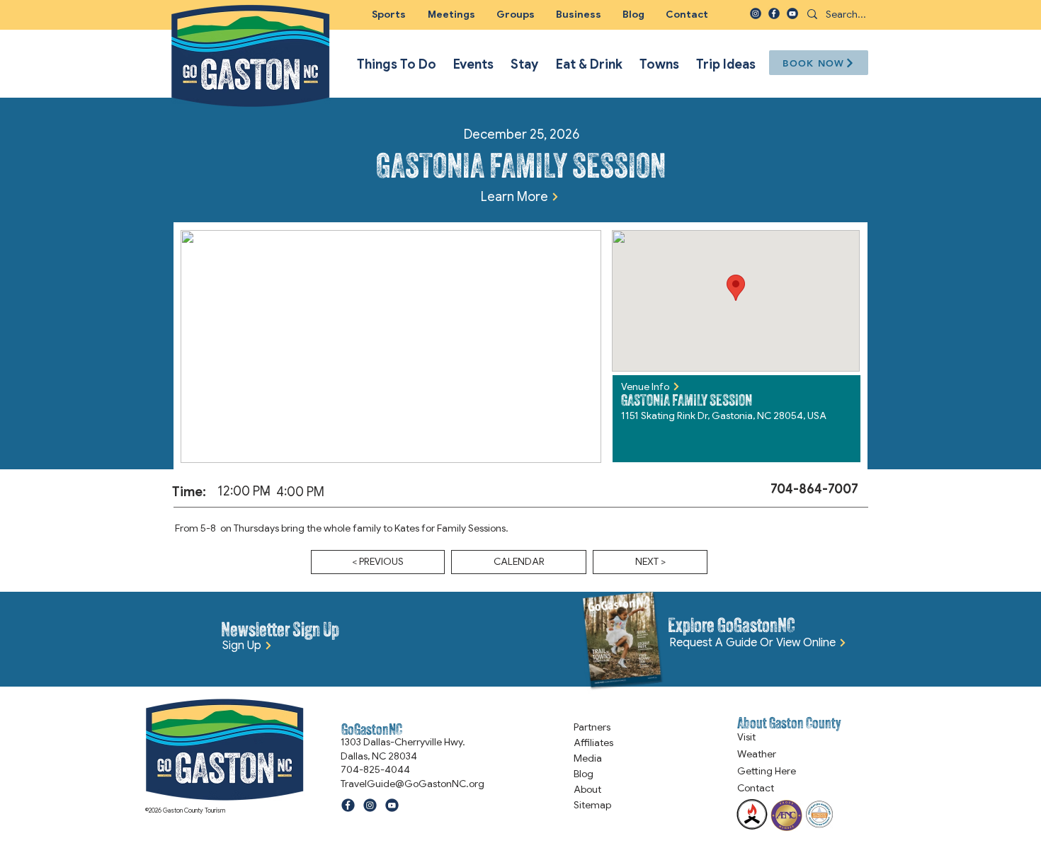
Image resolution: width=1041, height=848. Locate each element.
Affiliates (593, 742)
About (587, 789)
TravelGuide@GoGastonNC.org (412, 783)
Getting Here (766, 770)
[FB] (774, 13)
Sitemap (592, 804)
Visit (746, 736)
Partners (592, 727)
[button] (515, 14)
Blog (583, 773)
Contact (755, 787)
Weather (756, 753)
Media (588, 758)
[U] (792, 13)
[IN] (755, 13)
